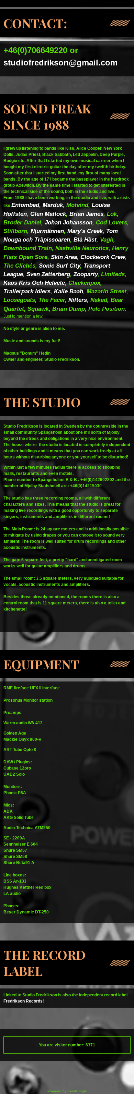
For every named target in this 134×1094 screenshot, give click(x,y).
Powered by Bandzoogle (67, 1091)
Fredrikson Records (23, 1001)
